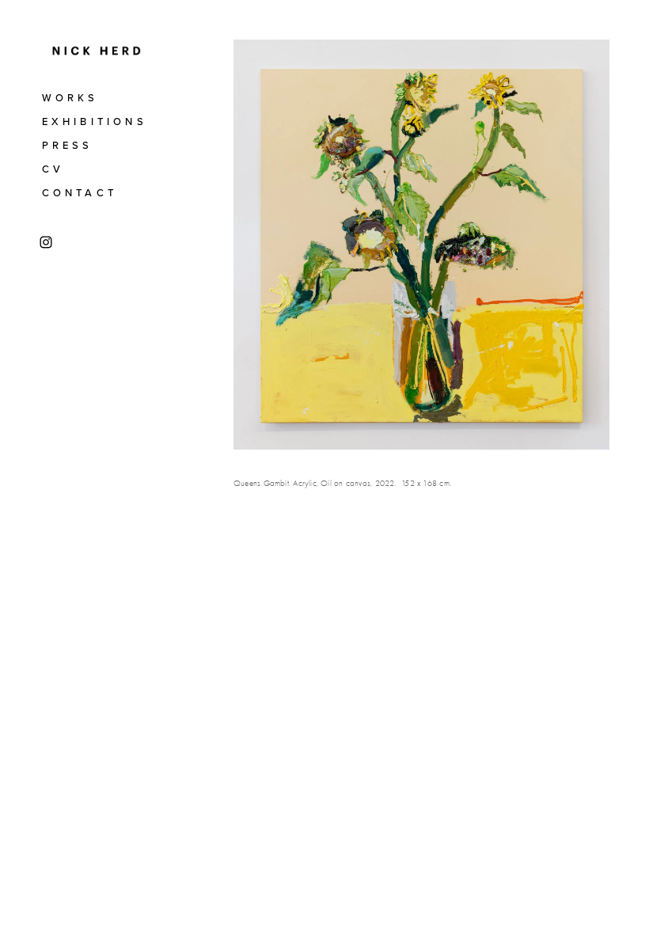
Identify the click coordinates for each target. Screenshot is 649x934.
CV (53, 168)
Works (70, 97)
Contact (79, 192)
